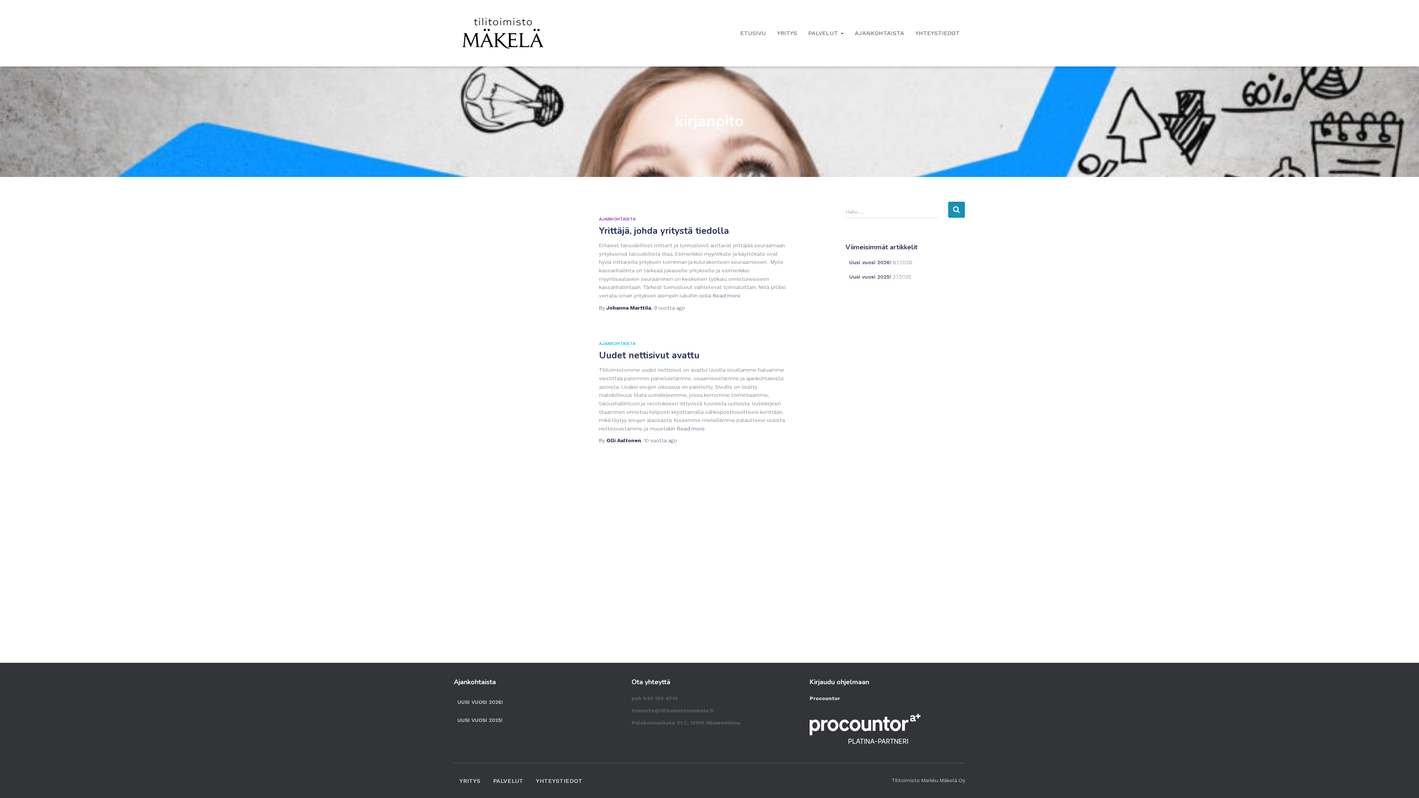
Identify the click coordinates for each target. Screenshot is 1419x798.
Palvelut (824, 33)
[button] (842, 33)
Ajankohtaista (879, 33)
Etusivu (753, 33)
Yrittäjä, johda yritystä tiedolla (664, 231)
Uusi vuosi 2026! (870, 262)
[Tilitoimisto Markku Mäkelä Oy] (503, 33)
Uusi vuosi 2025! (870, 277)
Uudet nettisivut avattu (649, 355)
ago (669, 308)
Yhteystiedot (937, 33)
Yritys (787, 33)
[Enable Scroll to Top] (1404, 783)
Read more (727, 296)
